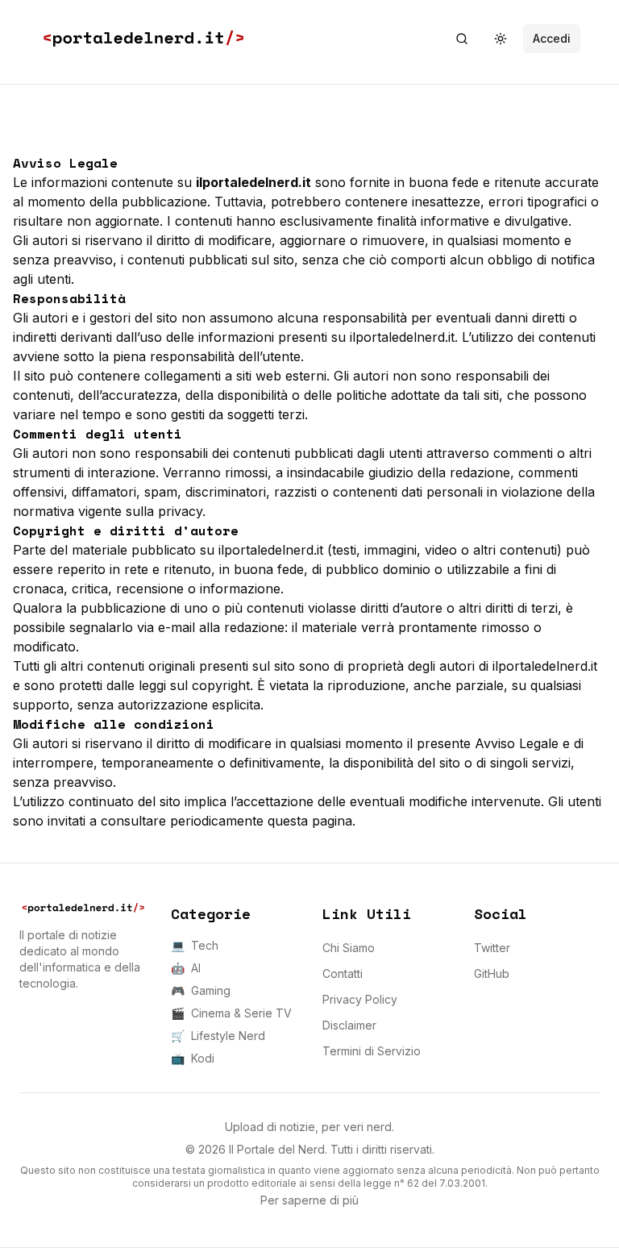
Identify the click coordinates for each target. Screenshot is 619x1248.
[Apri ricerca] (462, 39)
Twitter (492, 948)
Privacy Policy (359, 999)
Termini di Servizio (371, 1051)
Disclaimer (349, 1025)
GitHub (491, 973)
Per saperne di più (309, 1200)
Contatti (342, 973)
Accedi (552, 38)
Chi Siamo (348, 948)
